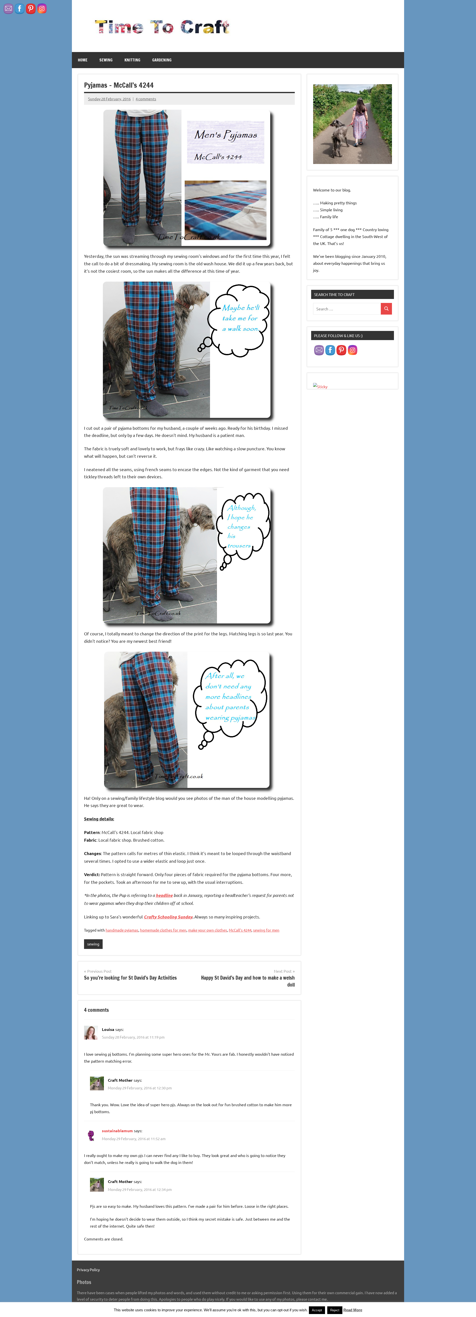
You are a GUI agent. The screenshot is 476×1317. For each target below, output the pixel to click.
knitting (132, 60)
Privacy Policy (88, 1269)
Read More (352, 1310)
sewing (106, 60)
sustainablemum (117, 1130)
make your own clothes (207, 930)
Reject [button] (334, 1310)
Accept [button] (317, 1310)
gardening (162, 60)
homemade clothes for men (163, 930)
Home (83, 60)
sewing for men (266, 930)
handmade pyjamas (122, 930)
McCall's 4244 (240, 930)
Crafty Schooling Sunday (168, 917)
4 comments (146, 98)
